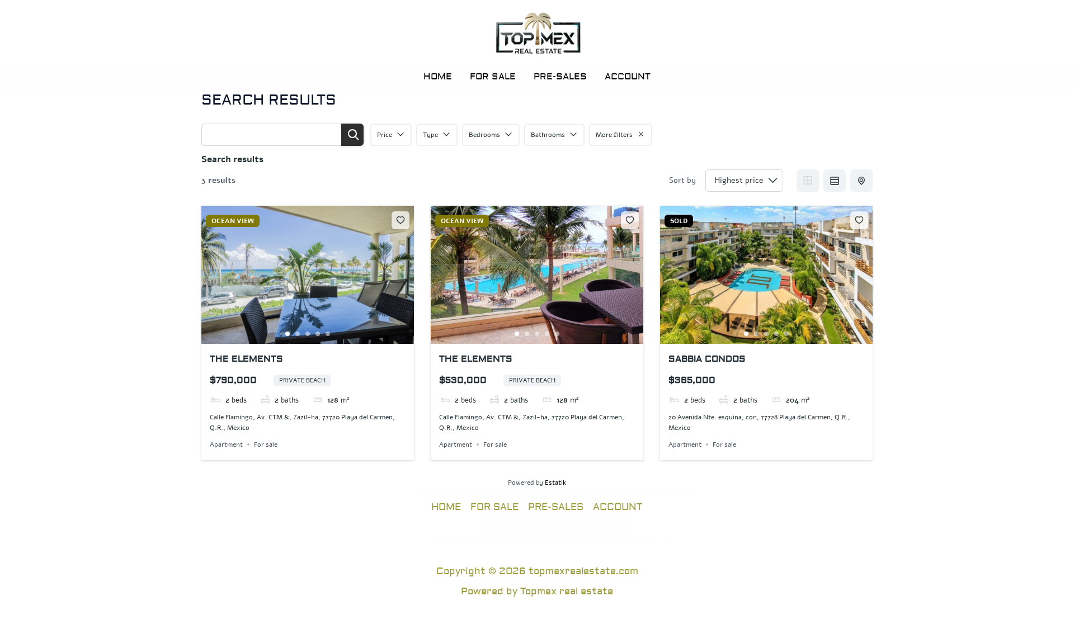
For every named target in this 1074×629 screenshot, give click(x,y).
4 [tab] (317, 334)
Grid (808, 180)
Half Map (861, 180)
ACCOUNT (628, 76)
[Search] (352, 135)
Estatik (555, 482)
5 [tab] (328, 334)
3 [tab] (307, 334)
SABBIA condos (707, 359)
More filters (614, 134)
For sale (265, 444)
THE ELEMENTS (246, 359)
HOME (437, 76)
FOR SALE (493, 76)
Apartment (226, 444)
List (834, 180)
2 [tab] (297, 334)
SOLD (678, 220)
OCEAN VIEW (232, 220)
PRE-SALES (560, 76)
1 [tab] (287, 334)
